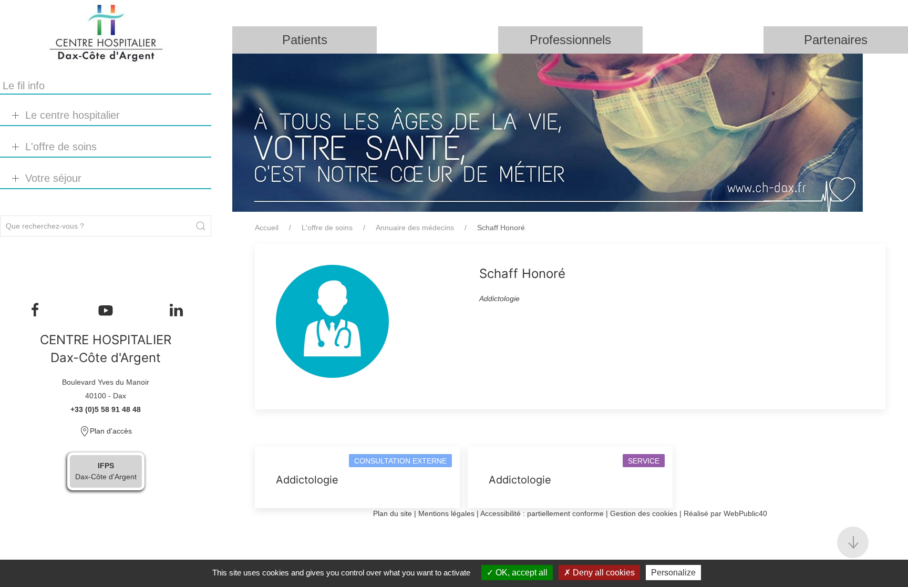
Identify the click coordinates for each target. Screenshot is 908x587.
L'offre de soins (327, 227)
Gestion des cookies (643, 513)
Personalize (673, 572)
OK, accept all (520, 572)
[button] (852, 542)
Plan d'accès (111, 431)
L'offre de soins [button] (61, 146)
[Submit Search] (200, 226)
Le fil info (24, 85)
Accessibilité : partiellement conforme (542, 513)
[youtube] (105, 310)
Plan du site (392, 513)
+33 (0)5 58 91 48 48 (105, 409)
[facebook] (35, 310)
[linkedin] (176, 310)
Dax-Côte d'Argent (106, 471)
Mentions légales (446, 513)
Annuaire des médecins (415, 227)
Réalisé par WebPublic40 (725, 513)
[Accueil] (105, 33)
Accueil (266, 227)
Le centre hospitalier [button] (72, 115)
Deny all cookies (603, 572)
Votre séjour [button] (53, 178)
